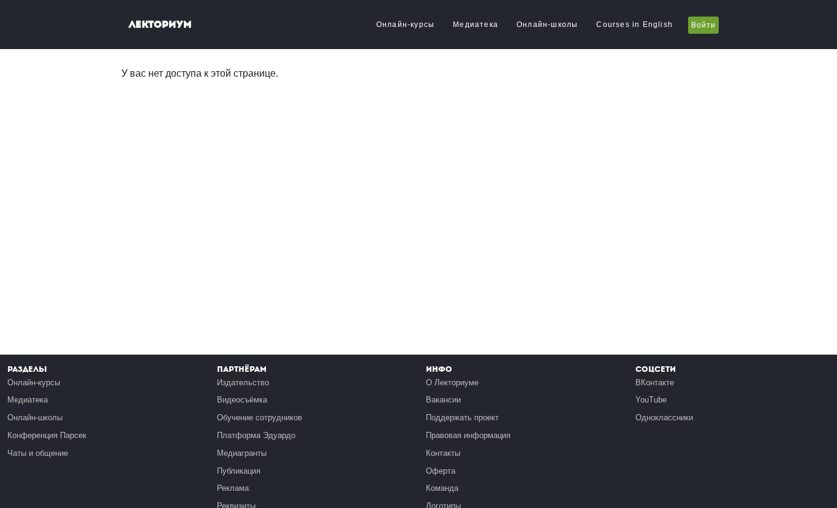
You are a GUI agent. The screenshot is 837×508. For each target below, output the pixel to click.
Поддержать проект (462, 417)
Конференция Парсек (46, 435)
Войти (703, 25)
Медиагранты (242, 453)
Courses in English (634, 24)
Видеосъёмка (242, 399)
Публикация (238, 470)
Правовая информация (468, 435)
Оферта (440, 470)
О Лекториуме (452, 382)
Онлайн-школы (547, 24)
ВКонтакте (654, 382)
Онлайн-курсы (405, 24)
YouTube (651, 399)
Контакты (443, 453)
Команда (442, 488)
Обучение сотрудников (259, 417)
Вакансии (443, 399)
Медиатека (475, 24)
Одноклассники (664, 417)
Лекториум (160, 24)
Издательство (243, 382)
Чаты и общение (37, 453)
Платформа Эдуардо (256, 435)
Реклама (233, 488)
